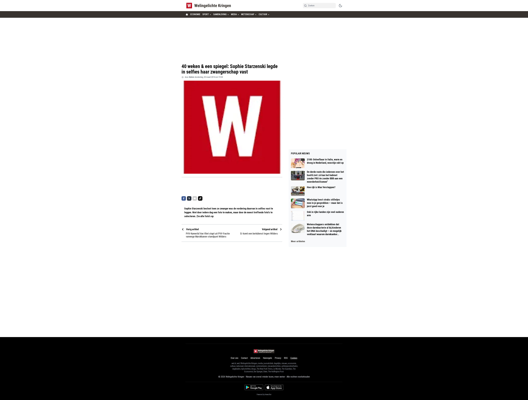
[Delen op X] (189, 198)
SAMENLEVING (220, 14)
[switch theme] (340, 6)
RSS (286, 358)
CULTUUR (263, 14)
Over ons (234, 358)
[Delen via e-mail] (195, 198)
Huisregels (267, 358)
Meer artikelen (298, 241)
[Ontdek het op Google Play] (254, 387)
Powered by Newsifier (264, 394)
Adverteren (255, 358)
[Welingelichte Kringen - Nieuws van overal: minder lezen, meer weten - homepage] (209, 5)
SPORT (205, 14)
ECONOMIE (195, 14)
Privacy (278, 358)
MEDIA (234, 14)
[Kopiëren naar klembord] (200, 198)
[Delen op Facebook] (184, 198)
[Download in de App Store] (274, 387)
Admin (191, 77)
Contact (244, 358)
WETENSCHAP (247, 14)
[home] (187, 14)
